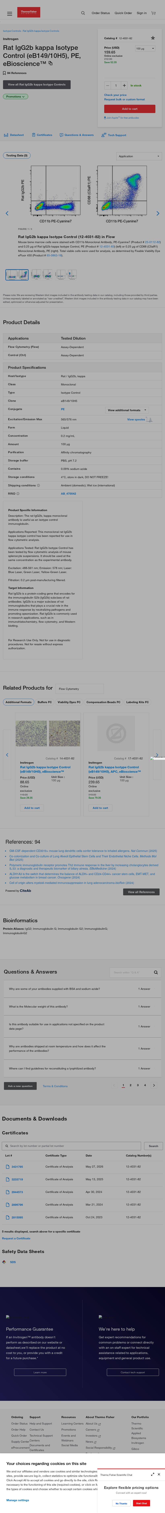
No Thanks (121, 1503)
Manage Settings (17, 1500)
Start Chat (141, 1503)
